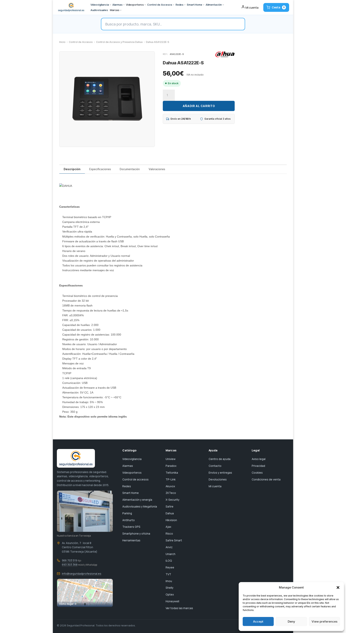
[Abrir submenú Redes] (185, 4)
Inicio (62, 41)
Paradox (171, 466)
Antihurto (128, 520)
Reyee (170, 567)
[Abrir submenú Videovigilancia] (110, 4)
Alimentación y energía (137, 500)
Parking (127, 513)
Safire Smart (174, 540)
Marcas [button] (114, 10)
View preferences (324, 621)
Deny (291, 621)
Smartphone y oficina (136, 533)
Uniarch (170, 554)
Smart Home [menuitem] (194, 4)
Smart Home (130, 493)
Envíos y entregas (220, 472)
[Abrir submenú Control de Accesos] (174, 4)
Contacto (215, 466)
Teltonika (172, 472)
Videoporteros (132, 472)
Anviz (169, 547)
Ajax (168, 527)
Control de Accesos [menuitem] (159, 4)
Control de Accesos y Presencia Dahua (119, 41)
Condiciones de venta (266, 479)
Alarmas (127, 466)
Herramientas (131, 540)
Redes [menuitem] (179, 4)
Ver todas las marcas (179, 608)
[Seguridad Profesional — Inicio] (71, 7)
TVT (168, 574)
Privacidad (258, 466)
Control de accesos (135, 479)
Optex (170, 594)
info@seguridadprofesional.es (81, 573)
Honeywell (172, 601)
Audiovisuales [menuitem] (99, 10)
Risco (169, 533)
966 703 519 (69, 560)
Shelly (169, 588)
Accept (258, 621)
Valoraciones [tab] (157, 169)
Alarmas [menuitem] (117, 4)
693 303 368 (69, 564)
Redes (126, 486)
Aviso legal (259, 459)
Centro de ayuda (219, 459)
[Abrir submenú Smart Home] (204, 4)
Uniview (171, 459)
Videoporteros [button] (135, 4)
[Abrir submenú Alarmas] (124, 4)
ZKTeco (171, 493)
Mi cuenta (215, 486)
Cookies (257, 472)
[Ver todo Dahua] (225, 54)
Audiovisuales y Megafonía (139, 506)
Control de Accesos (81, 41)
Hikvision (171, 520)
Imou (169, 581)
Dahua (170, 513)
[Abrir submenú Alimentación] (223, 4)
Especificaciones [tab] (100, 169)
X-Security (172, 500)
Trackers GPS (131, 527)
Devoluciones (218, 479)
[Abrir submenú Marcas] (121, 10)
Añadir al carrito (199, 106)
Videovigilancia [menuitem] (100, 4)
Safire (169, 506)
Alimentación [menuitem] (214, 4)
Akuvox (170, 486)
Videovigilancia (132, 459)
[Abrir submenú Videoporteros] (145, 4)
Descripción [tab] (72, 169)
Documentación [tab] (130, 169)
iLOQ (169, 560)
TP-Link (171, 479)
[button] (338, 587)
